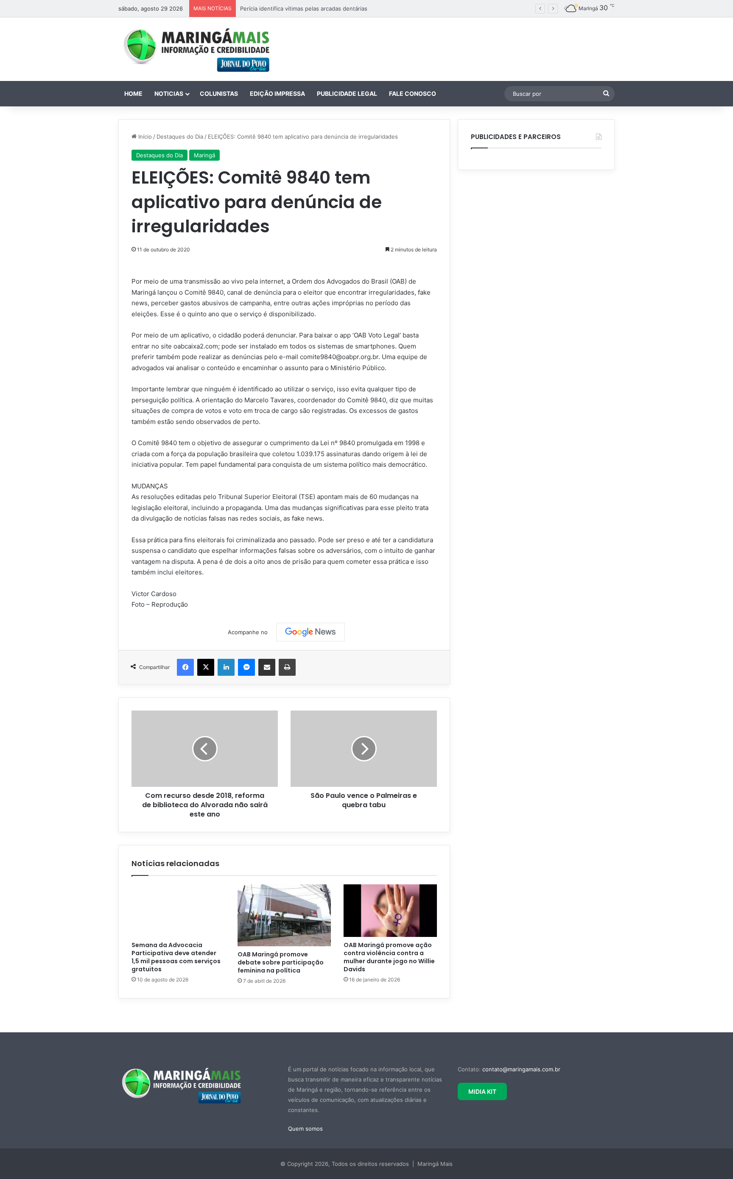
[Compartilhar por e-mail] (266, 667)
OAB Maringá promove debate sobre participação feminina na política (281, 962)
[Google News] (310, 632)
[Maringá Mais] (196, 49)
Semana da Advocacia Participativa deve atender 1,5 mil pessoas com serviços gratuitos (176, 957)
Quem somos (305, 1128)
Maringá (204, 155)
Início (144, 136)
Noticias (168, 93)
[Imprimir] (287, 667)
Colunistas (219, 93)
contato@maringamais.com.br (521, 1069)
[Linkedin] (226, 667)
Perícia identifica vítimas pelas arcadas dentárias (303, 8)
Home (133, 93)
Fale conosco (412, 93)
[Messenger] (246, 667)
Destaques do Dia (180, 136)
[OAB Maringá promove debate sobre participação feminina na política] (284, 915)
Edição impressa (277, 93)
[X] (205, 667)
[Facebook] (185, 667)
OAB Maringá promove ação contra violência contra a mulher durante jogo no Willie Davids (389, 957)
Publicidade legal (347, 93)
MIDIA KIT (482, 1091)
